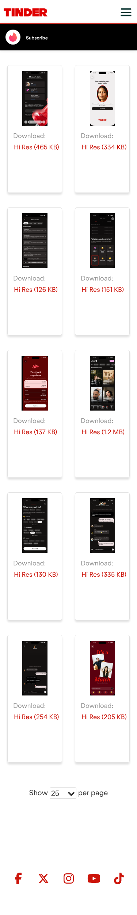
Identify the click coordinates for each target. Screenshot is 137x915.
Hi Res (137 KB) (35, 432)
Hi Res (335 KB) (103, 575)
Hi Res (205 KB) (104, 717)
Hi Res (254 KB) (36, 717)
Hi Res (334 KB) (104, 147)
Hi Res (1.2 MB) (103, 432)
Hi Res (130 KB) (36, 575)
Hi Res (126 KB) (36, 290)
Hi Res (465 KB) (36, 147)
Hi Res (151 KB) (102, 290)
